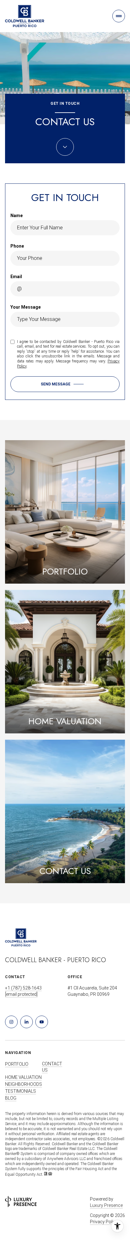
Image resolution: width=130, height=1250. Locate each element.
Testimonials (20, 1091)
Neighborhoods (23, 1084)
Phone (17, 246)
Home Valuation (23, 1077)
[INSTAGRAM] (11, 1022)
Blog (10, 1098)
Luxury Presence (106, 1205)
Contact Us (52, 1067)
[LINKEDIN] (26, 1022)
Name (16, 215)
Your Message (25, 307)
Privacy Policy (104, 1221)
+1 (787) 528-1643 (23, 987)
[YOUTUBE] (41, 1022)
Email (16, 276)
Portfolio (16, 1064)
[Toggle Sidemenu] (118, 16)
